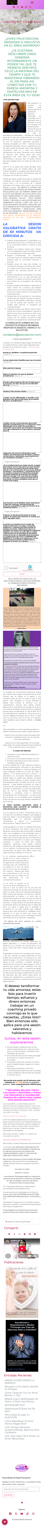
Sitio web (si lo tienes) (12, 368)
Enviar (22, 574)
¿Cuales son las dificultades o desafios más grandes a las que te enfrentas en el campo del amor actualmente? (21, 399)
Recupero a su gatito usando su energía (21, 1388)
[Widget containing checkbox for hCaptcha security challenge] (18, 568)
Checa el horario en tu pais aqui (14, 1116)
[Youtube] (22, 7)
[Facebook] (14, 7)
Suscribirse (8, 1495)
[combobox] (22, 1221)
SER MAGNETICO (15, 1405)
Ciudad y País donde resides (19, 391)
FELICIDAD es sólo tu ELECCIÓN (17, 1416)
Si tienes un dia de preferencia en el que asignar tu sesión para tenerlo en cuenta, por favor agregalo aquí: (21, 516)
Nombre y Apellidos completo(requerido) (20, 353)
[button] (32, 2)
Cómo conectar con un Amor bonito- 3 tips (21, 1394)
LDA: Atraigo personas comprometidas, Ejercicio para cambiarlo (22, 1430)
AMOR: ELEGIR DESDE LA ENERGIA (19, 1381)
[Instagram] (30, 7)
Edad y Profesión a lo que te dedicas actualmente (18, 375)
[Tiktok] (26, 7)
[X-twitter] (18, 7)
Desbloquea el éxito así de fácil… (20, 1410)
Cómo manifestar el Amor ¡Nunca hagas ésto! (19, 1422)
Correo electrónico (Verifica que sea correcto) (22, 361)
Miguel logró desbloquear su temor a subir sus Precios (21, 1400)
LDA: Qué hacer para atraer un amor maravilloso (22, 1437)
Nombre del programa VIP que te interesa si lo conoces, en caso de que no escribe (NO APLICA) (21, 383)
